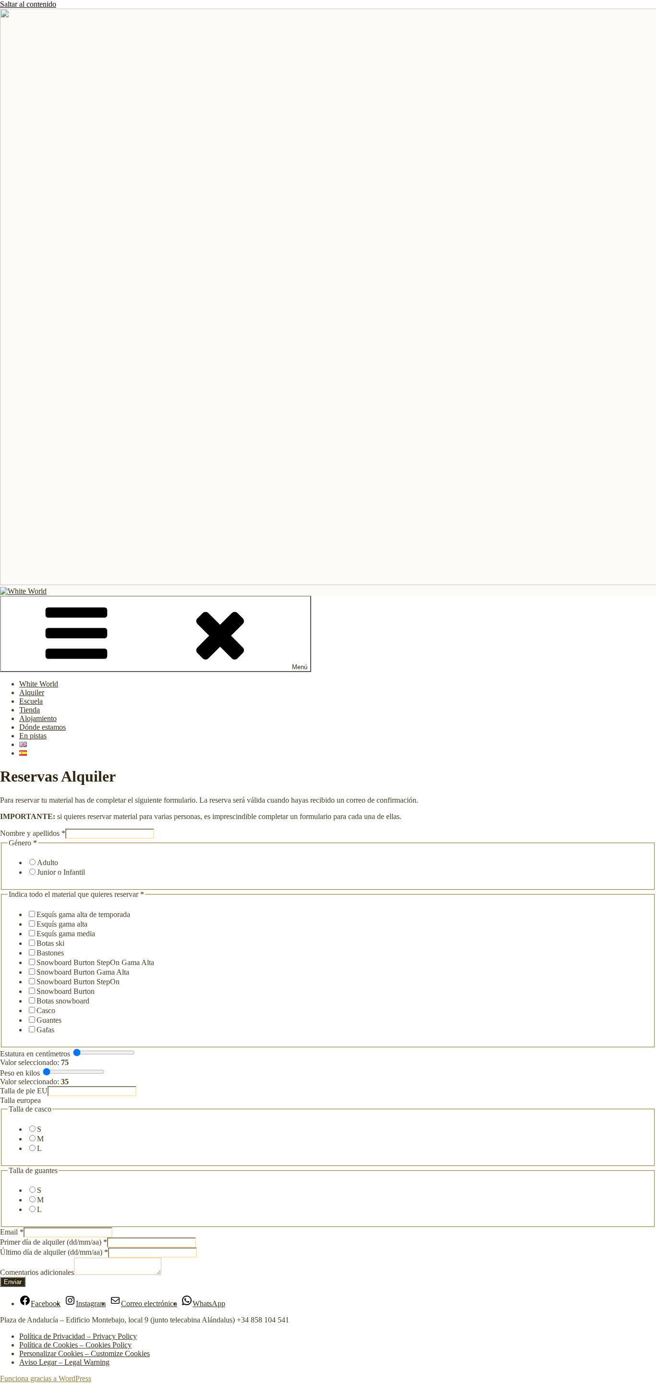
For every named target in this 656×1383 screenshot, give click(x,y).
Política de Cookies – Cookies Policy (75, 1345)
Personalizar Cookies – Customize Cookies (84, 1353)
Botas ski (50, 943)
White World (38, 684)
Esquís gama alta (61, 924)
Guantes (48, 1020)
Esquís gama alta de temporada (83, 914)
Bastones (50, 953)
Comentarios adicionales (37, 1272)
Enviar (13, 1281)
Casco (45, 1010)
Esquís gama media (65, 934)
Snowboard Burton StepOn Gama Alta (95, 962)
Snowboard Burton (65, 991)
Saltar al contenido (28, 4)
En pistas (33, 736)
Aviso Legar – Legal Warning (64, 1362)
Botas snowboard (62, 1001)
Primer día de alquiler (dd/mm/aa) (53, 1242)
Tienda (29, 710)
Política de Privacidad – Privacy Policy (78, 1336)
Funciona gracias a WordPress (45, 1378)
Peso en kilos (20, 1073)
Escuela (31, 701)
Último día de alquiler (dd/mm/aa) (54, 1252)
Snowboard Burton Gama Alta (82, 972)
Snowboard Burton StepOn (78, 982)
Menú (299, 667)
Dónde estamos (42, 727)
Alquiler (31, 692)
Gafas (45, 1030)
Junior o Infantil (61, 872)
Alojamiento (38, 718)
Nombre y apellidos (32, 833)
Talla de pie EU (24, 1091)
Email (12, 1232)
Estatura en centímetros (35, 1054)
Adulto (47, 862)
